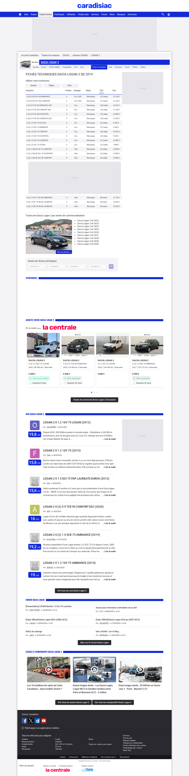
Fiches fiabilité (54, 67)
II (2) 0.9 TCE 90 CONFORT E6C (38, 110)
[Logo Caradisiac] (95, 10)
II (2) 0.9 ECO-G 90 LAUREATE (38, 101)
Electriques (59, 14)
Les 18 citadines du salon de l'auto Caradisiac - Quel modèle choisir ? (44, 687)
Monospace (26, 749)
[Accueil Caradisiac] (20, 14)
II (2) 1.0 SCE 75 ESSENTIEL (37, 136)
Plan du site (127, 738)
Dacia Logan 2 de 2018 (88, 238)
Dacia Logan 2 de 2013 (88, 223)
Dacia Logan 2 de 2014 (88, 226)
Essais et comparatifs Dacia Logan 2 (44, 651)
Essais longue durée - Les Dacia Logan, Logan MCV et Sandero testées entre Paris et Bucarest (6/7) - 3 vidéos (93, 689)
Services (95, 14)
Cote (110, 67)
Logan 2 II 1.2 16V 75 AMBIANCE (69, 562)
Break (24, 747)
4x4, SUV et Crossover (64, 744)
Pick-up (58, 747)
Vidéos (143, 67)
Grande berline (27, 744)
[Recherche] (163, 14)
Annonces (132, 14)
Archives (126, 736)
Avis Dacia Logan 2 (35, 414)
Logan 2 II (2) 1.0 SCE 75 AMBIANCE (71, 534)
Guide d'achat (45, 14)
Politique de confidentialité (133, 743)
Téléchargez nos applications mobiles (41, 728)
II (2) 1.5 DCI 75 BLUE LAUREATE (39, 202)
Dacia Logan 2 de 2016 (88, 232)
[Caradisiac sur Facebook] (25, 721)
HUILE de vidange (34, 631)
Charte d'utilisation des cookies (134, 745)
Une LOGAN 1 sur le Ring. (107, 631)
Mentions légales (129, 740)
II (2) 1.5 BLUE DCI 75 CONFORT (39, 149)
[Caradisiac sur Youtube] (43, 721)
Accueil (35, 67)
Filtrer (51, 85)
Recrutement (124, 757)
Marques (121, 14)
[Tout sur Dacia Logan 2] (25, 68)
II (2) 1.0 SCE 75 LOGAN (35, 145)
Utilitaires (71, 14)
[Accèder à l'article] (48, 669)
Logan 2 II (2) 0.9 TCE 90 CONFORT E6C (73, 506)
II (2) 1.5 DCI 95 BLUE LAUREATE (39, 206)
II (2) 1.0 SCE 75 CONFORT (37, 132)
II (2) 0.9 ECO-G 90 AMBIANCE (38, 97)
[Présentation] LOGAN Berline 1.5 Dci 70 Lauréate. (49, 606)
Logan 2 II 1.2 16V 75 (62, 450)
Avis (76, 67)
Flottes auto (83, 14)
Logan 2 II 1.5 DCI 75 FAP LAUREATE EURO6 (76, 478)
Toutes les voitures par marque (100, 744)
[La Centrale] (58, 772)
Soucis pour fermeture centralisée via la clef (116, 607)
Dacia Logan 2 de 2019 (88, 241)
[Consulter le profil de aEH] (35, 514)
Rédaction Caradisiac (89, 757)
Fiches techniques (99, 67)
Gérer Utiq (127, 750)
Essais (34, 14)
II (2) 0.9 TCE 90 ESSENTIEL (37, 114)
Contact (63, 757)
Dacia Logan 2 (50, 62)
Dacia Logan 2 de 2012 (88, 220)
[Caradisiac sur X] (31, 721)
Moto (112, 14)
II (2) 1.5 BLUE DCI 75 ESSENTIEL (39, 153)
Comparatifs (66, 67)
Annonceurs (73, 757)
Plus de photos (64, 252)
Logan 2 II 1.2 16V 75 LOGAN (67, 422)
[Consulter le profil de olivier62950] (35, 430)
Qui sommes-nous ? (108, 757)
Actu (26, 14)
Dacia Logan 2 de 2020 (88, 244)
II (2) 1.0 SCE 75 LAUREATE (37, 140)
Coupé (57, 739)
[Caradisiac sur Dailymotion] (37, 721)
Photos (135, 67)
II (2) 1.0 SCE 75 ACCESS (36, 123)
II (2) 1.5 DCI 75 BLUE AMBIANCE (39, 198)
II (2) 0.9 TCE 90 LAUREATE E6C (39, 118)
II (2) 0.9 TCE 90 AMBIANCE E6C (39, 105)
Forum (104, 14)
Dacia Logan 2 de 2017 (88, 235)
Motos (91, 739)
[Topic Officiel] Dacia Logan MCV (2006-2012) (46, 619)
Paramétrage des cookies (132, 748)
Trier (69, 85)
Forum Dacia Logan (35, 599)
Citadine (25, 739)
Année (33, 85)
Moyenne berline (28, 742)
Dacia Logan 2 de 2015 (88, 229)
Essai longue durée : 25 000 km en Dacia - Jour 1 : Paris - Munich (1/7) (140, 687)
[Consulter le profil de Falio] (35, 458)
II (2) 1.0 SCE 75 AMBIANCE (37, 127)
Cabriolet (58, 742)
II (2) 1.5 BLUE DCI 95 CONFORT (39, 158)
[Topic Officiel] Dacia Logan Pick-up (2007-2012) (118, 619)
